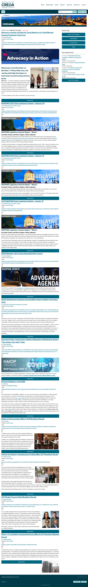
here (33, 95)
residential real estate (43, 42)
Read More (30, 100)
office (39, 112)
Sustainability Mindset (12, 385)
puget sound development (31, 309)
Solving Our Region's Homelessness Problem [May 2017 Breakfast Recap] (29, 455)
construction (4, 309)
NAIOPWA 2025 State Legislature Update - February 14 (22, 156)
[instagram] (81, 577)
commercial (44, 112)
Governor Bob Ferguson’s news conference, (24, 138)
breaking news (5, 353)
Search (75, 11)
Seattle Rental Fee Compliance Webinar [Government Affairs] (71, 57)
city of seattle (24, 42)
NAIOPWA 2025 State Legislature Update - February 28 (22, 103)
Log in (84, 581)
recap (11, 426)
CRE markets (20, 426)
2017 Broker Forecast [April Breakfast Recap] (18, 497)
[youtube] (86, 577)
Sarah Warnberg (7, 37)
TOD (14, 504)
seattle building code (6, 313)
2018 (35, 428)
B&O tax (33, 112)
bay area (13, 428)
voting (41, 111)
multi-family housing (26, 313)
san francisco (7, 428)
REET (36, 112)
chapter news (9, 44)
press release (16, 44)
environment (20, 311)
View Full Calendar (73, 80)
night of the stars (17, 309)
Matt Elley (5, 384)
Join (3, 11)
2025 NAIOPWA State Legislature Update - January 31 (22, 201)
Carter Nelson (42, 44)
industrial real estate (32, 165)
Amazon (32, 428)
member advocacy (33, 42)
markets (18, 428)
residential (3, 44)
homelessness (51, 42)
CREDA (37, 44)
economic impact (48, 261)
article (19, 398)
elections (36, 111)
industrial (54, 112)
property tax (27, 112)
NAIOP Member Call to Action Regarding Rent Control (21, 254)
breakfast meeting (5, 426)
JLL (25, 506)
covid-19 (55, 351)
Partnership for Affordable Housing (25, 288)
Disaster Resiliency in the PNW (13, 382)
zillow (47, 426)
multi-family (32, 44)
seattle (19, 42)
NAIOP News (10, 39)
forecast (22, 428)
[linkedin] (78, 577)
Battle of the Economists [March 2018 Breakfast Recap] (22, 419)
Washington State (9, 112)
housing (31, 263)
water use (46, 311)
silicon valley (16, 506)
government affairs (6, 42)
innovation (10, 309)
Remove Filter (25, 30)
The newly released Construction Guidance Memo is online (39, 375)
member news (14, 42)
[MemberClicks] (8, 7)
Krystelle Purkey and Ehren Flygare (11, 105)
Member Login (82, 11)
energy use (26, 311)
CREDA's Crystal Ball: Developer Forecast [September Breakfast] (72, 69)
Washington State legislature (17, 111)
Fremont (15, 311)
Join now (77, 581)
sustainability (41, 309)
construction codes (16, 313)
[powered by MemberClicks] (44, 585)
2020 (57, 311)
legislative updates (5, 111)
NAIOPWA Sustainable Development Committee (15, 304)
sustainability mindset (34, 311)
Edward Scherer (7, 456)
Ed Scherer (6, 421)
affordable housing (24, 44)
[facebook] (83, 577)
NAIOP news (31, 349)
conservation (52, 311)
